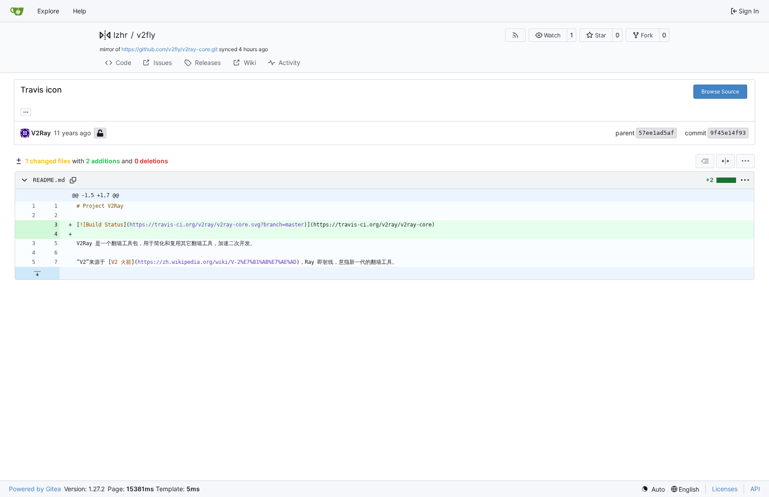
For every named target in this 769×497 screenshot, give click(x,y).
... (25, 111)
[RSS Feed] (515, 35)
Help (79, 11)
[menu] (745, 161)
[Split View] (725, 161)
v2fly (146, 35)
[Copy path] (73, 180)
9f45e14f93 (728, 132)
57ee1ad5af (656, 132)
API (755, 489)
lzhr (120, 35)
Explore (48, 11)
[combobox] (705, 161)
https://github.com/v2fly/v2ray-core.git (169, 49)
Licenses (724, 489)
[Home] (16, 11)
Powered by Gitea (35, 489)
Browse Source (720, 91)
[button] (548, 35)
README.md (49, 180)
